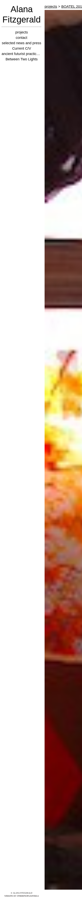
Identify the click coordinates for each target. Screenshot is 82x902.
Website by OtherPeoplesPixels (21, 896)
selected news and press (21, 43)
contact (21, 37)
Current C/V (21, 48)
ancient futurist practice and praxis (21, 54)
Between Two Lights (21, 59)
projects (21, 32)
